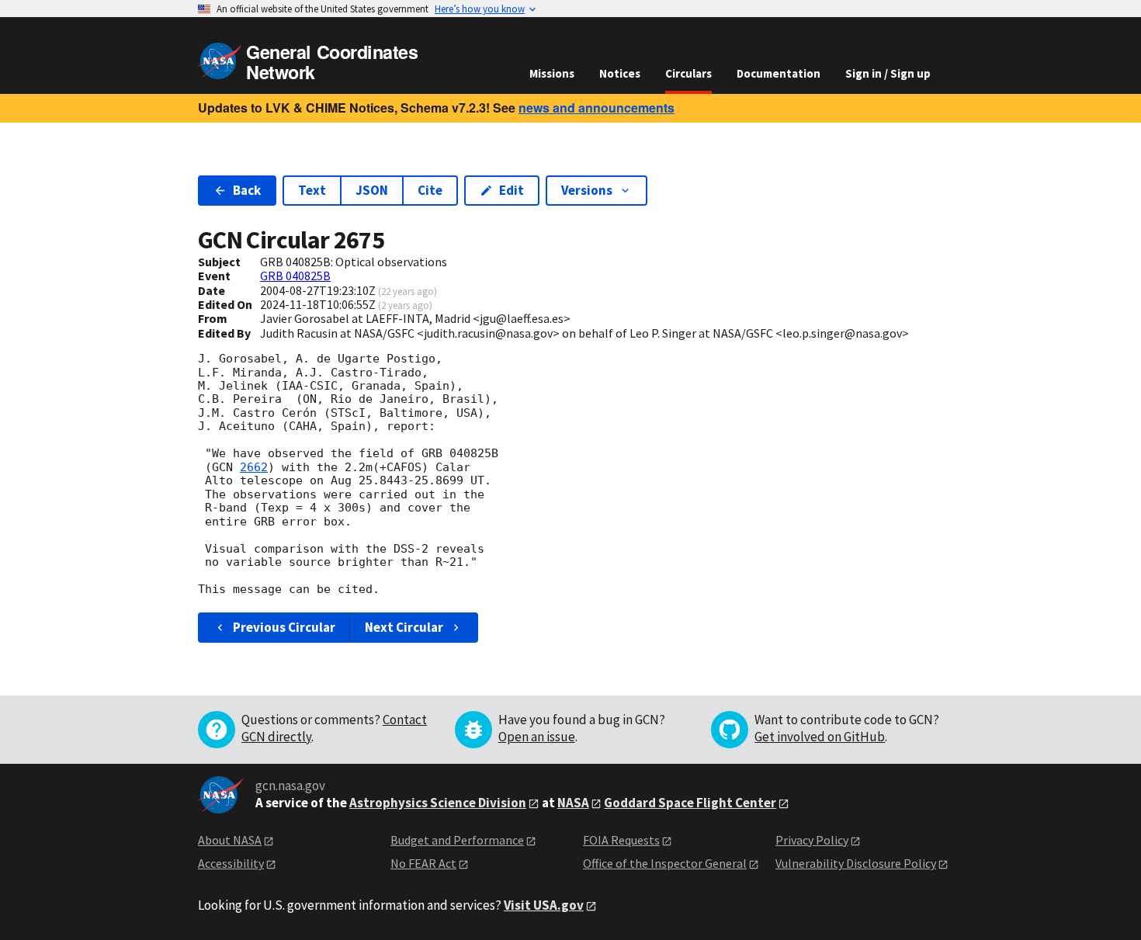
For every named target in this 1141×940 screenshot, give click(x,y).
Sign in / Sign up (888, 73)
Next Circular (404, 627)
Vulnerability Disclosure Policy (855, 863)
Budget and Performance (457, 840)
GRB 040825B (295, 275)
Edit (511, 190)
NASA (573, 802)
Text (312, 190)
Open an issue (536, 736)
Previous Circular (284, 627)
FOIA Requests (621, 840)
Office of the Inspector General (665, 863)
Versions (586, 190)
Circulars (688, 73)
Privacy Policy (811, 840)
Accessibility (231, 863)
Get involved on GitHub (819, 736)
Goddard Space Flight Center (690, 802)
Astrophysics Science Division (437, 802)
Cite (430, 190)
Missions (551, 73)
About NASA (230, 840)
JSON (371, 190)
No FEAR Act (423, 863)
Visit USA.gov (544, 905)
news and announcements (596, 107)
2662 (254, 467)
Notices (619, 73)
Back (247, 190)
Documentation (778, 73)
